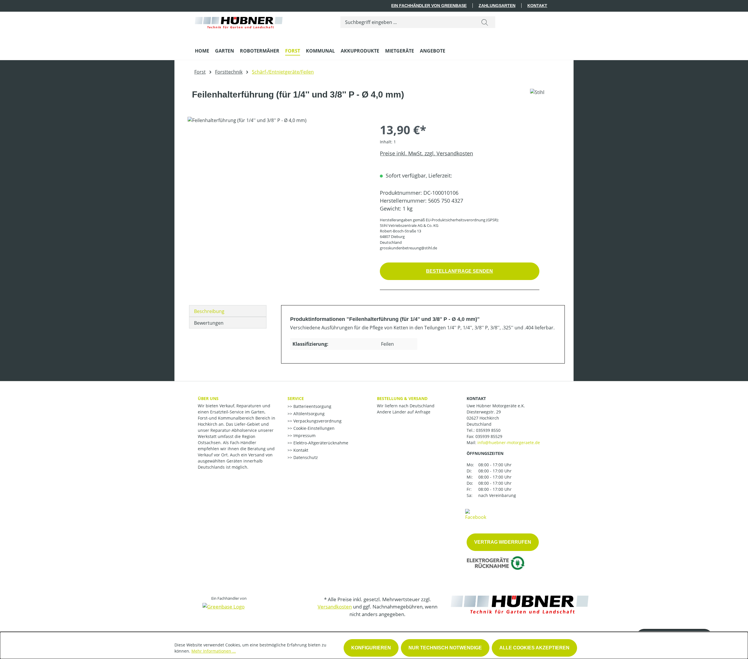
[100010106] (278, 179)
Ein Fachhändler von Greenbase (429, 5)
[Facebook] (475, 514)
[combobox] (407, 22)
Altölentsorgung (308, 413)
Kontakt (537, 5)
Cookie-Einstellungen (313, 428)
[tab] (227, 311)
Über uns (208, 398)
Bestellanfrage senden (459, 271)
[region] (278, 179)
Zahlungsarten (497, 5)
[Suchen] (484, 22)
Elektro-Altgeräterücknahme (320, 443)
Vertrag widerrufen (502, 542)
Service (296, 398)
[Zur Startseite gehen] (239, 21)
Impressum (304, 435)
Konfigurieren (371, 647)
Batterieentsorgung (311, 406)
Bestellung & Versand (402, 398)
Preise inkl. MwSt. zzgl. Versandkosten (426, 153)
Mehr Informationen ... (213, 651)
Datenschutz (305, 457)
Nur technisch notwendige (445, 647)
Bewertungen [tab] (209, 323)
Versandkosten (335, 606)
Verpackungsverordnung (317, 421)
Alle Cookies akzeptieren (534, 647)
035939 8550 (488, 430)
